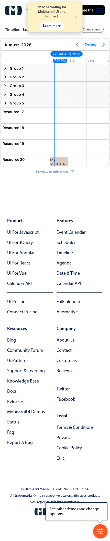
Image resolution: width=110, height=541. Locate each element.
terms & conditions (75, 427)
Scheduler (66, 242)
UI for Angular (21, 253)
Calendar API (19, 283)
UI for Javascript (23, 232)
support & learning (26, 371)
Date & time (68, 273)
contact (64, 350)
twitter (63, 389)
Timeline (65, 253)
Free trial (87, 10)
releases (15, 401)
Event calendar (71, 232)
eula (61, 458)
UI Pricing (16, 301)
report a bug (20, 442)
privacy (63, 437)
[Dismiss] (76, 17)
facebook (66, 399)
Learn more (52, 25)
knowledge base (23, 381)
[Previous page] (77, 45)
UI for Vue (17, 273)
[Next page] (103, 45)
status (13, 422)
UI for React (18, 263)
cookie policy (69, 448)
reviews (64, 371)
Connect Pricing (22, 312)
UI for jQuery (20, 242)
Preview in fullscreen (52, 171)
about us (65, 340)
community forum (25, 350)
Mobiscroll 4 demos (26, 412)
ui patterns (17, 360)
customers (67, 360)
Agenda (64, 263)
